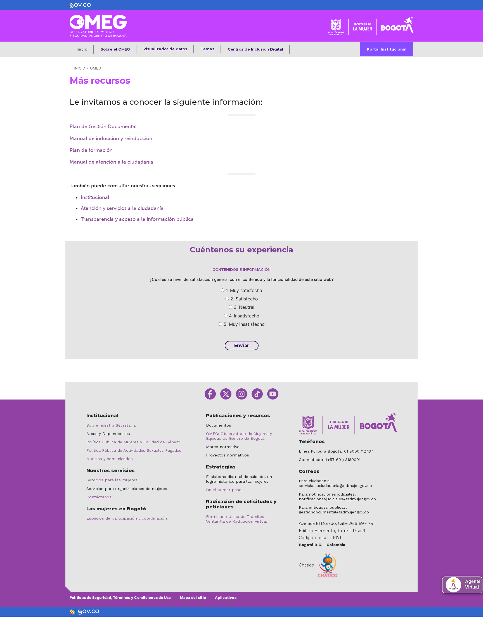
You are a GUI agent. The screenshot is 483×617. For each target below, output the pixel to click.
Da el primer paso (224, 489)
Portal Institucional (386, 49)
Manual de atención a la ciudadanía (111, 162)
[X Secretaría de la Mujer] (225, 393)
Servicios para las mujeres (112, 480)
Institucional (95, 197)
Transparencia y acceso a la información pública (137, 219)
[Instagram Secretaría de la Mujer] (241, 393)
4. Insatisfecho (244, 316)
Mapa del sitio (193, 598)
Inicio (82, 49)
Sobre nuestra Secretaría (111, 425)
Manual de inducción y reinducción (111, 138)
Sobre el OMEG (115, 49)
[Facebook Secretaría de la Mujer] (210, 393)
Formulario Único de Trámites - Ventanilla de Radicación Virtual (236, 518)
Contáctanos (99, 497)
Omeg (95, 68)
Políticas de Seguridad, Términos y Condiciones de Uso (120, 598)
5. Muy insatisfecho (244, 324)
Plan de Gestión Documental (103, 126)
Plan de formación (91, 150)
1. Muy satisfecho (244, 290)
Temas (207, 49)
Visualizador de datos (165, 49)
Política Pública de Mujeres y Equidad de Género (133, 442)
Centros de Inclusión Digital (255, 49)
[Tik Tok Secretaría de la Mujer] (257, 393)
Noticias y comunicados (109, 458)
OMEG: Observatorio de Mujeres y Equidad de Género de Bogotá (239, 436)
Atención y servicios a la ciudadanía (122, 208)
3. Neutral (244, 307)
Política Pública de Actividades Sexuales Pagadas (133, 450)
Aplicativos (225, 598)
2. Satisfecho (244, 299)
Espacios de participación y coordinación (126, 518)
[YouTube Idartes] (272, 393)
